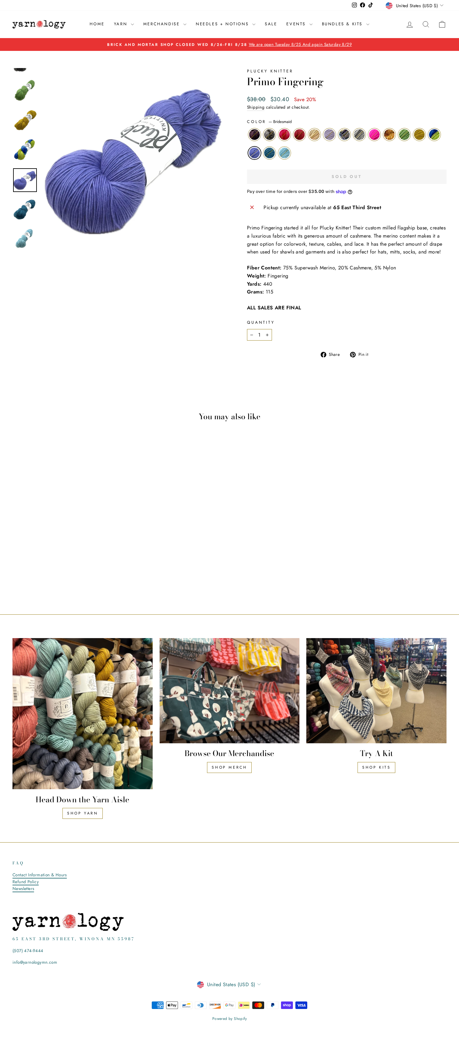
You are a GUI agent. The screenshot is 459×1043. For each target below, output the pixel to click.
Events (297, 24)
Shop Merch (229, 767)
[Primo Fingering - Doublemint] (102, 570)
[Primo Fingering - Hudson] (43, 570)
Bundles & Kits (343, 24)
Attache (254, 134)
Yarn (121, 24)
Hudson (299, 134)
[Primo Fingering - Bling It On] (85, 570)
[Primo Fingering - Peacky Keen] (52, 570)
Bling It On (374, 134)
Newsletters (23, 888)
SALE (271, 24)
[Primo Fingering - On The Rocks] (94, 570)
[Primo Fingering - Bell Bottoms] (69, 577)
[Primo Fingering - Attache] (18, 570)
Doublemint (404, 134)
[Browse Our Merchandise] (230, 690)
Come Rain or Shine (434, 134)
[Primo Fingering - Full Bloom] (69, 570)
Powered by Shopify (229, 1018)
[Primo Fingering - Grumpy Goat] (77, 570)
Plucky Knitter (270, 71)
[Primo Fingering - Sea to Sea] (77, 577)
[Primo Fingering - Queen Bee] (111, 570)
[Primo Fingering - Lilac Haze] (60, 570)
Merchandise (162, 24)
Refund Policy (25, 881)
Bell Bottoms (269, 153)
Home (97, 24)
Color (269, 122)
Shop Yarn (82, 813)
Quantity (261, 322)
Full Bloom (344, 134)
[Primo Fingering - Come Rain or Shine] (52, 577)
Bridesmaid (254, 153)
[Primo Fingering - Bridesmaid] (60, 577)
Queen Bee (419, 134)
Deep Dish (269, 134)
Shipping (255, 107)
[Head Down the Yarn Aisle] (82, 713)
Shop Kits (376, 767)
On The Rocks (389, 134)
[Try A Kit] (376, 690)
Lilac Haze (329, 134)
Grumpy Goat (359, 134)
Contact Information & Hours (39, 875)
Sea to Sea (284, 153)
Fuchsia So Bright (284, 134)
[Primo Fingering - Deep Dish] (26, 570)
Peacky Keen (314, 134)
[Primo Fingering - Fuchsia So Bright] (35, 570)
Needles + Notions (223, 24)
